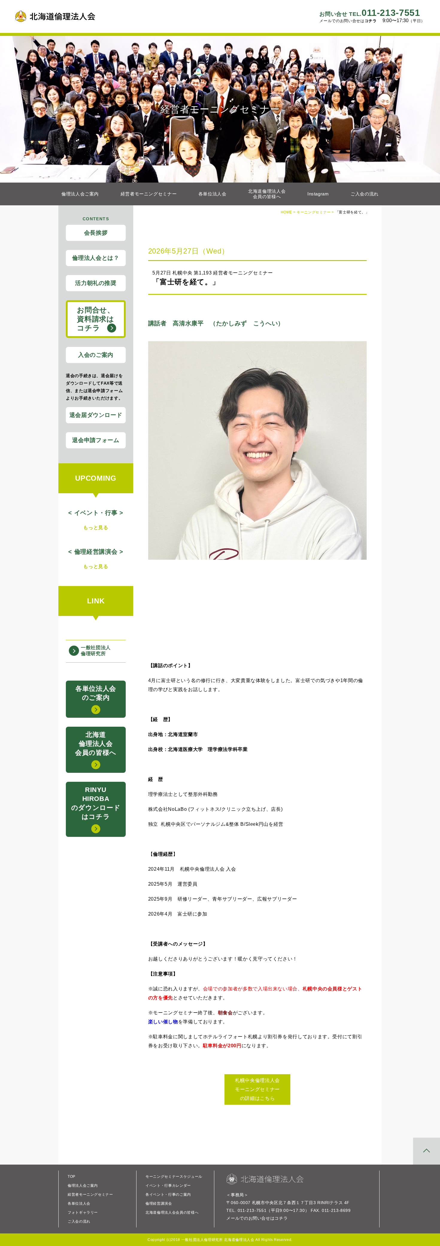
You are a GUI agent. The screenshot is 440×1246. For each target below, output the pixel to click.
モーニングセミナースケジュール (173, 1176)
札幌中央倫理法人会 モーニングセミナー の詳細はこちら (257, 1089)
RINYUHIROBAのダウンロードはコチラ (95, 803)
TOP (71, 1176)
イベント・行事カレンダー (168, 1185)
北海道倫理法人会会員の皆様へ (267, 194)
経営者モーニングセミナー (149, 193)
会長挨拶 (96, 233)
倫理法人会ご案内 (80, 193)
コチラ (371, 21)
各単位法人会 (212, 193)
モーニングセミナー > (316, 212)
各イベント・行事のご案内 (168, 1194)
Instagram (318, 193)
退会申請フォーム (95, 440)
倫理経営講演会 (158, 1203)
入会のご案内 (95, 355)
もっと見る (95, 527)
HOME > (289, 212)
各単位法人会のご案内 (95, 693)
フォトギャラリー (83, 1212)
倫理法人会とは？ (95, 258)
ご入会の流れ (365, 193)
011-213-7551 (369, 13)
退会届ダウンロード (95, 415)
